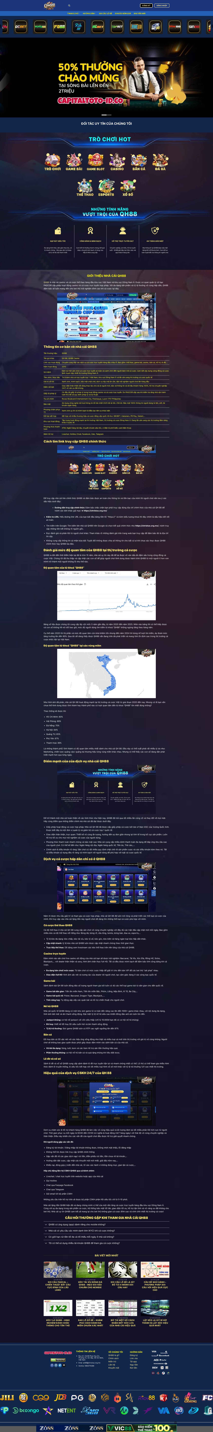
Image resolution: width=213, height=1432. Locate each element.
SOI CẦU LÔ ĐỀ (105, 13)
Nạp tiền (134, 1364)
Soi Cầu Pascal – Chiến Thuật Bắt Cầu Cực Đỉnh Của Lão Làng (58, 1286)
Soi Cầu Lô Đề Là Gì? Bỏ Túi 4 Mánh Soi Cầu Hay (123, 1285)
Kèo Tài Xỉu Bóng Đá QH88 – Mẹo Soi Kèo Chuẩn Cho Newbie (90, 1285)
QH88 (46, 282)
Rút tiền (133, 1368)
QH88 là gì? (113, 1355)
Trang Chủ (73, 13)
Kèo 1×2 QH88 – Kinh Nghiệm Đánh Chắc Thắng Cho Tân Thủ (58, 1323)
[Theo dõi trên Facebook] (52, 1365)
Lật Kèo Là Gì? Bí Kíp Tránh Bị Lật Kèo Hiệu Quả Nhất (155, 1323)
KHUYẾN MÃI (140, 13)
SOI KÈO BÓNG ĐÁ (123, 13)
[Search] (69, 5)
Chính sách (113, 1358)
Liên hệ (111, 1364)
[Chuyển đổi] (46, 1225)
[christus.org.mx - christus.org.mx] (54, 5)
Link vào (134, 1358)
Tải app (133, 1361)
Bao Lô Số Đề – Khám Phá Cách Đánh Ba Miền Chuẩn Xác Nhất (90, 1323)
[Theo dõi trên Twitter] (60, 1365)
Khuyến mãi (113, 1368)
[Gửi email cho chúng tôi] (64, 1365)
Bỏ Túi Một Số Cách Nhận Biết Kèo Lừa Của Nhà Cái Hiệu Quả (123, 1323)
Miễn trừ (112, 1361)
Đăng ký (134, 1355)
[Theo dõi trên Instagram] (56, 1365)
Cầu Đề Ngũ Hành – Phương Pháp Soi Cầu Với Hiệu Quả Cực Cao (155, 1286)
